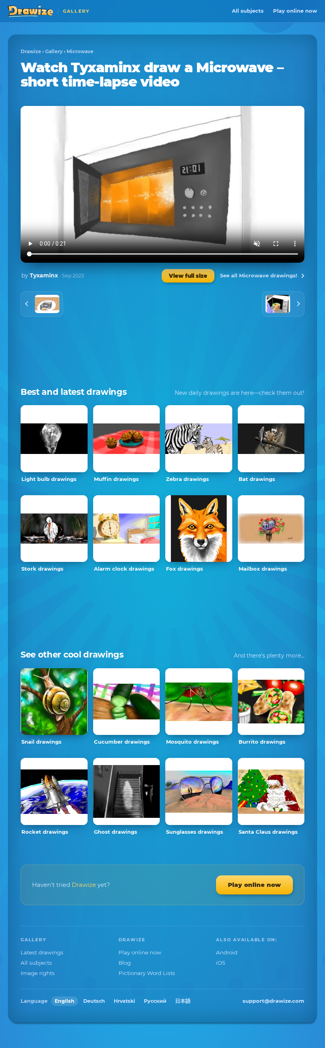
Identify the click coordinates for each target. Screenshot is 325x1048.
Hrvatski (124, 1001)
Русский (155, 1001)
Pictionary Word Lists (147, 973)
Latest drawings (42, 952)
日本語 (183, 1001)
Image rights (38, 973)
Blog (125, 963)
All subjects (248, 11)
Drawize (31, 51)
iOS (220, 963)
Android (226, 952)
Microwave (80, 51)
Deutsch (94, 1001)
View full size (188, 276)
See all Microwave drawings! (258, 275)
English (65, 1001)
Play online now (295, 11)
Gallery (54, 51)
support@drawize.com (273, 1001)
